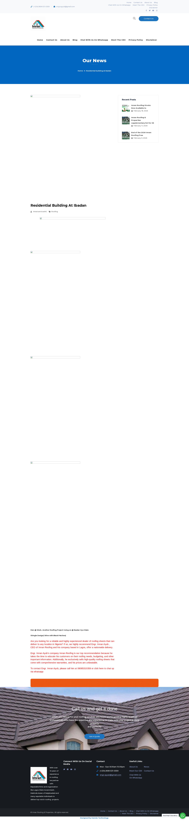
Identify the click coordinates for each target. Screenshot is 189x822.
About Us (148, 3)
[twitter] (64, 769)
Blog (156, 3)
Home (129, 3)
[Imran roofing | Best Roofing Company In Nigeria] (38, 24)
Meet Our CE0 (135, 771)
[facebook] (67, 769)
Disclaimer (153, 8)
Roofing (54, 212)
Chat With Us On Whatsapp (119, 5)
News (146, 767)
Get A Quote (94, 736)
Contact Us (138, 3)
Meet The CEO (138, 5)
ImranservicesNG (40, 212)
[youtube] (71, 769)
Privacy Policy (152, 5)
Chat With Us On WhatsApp (135, 776)
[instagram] (75, 769)
